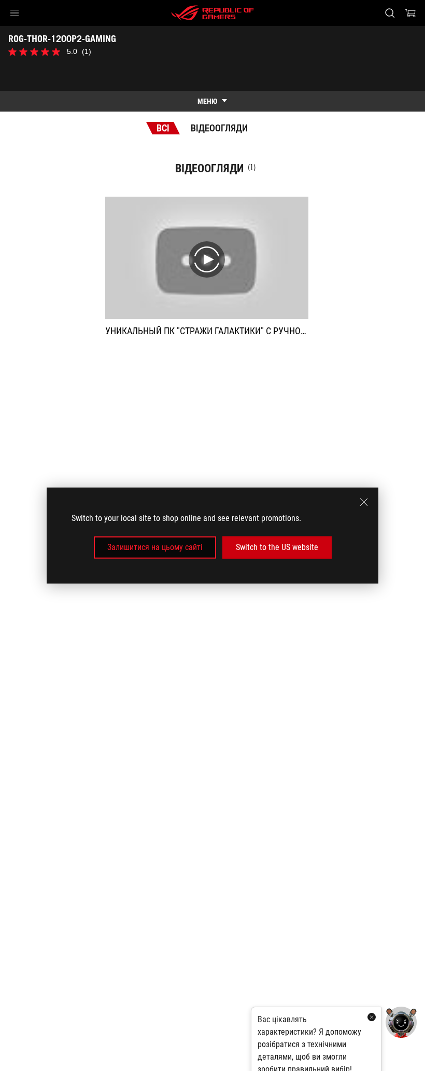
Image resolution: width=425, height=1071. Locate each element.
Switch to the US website (277, 547)
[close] (364, 502)
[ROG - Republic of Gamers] (212, 13)
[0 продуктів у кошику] (410, 13)
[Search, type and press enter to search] (390, 13)
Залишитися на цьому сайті (155, 547)
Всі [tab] (163, 127)
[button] (14, 13)
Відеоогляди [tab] (219, 127)
